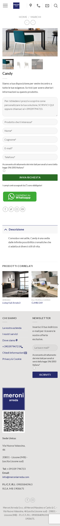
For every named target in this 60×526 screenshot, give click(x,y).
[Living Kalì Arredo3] (15, 284)
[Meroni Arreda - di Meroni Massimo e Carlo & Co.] (16, 5)
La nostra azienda (11, 327)
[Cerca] (56, 5)
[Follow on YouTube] (22, 209)
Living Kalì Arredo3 (11, 303)
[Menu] (5, 5)
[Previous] (7, 42)
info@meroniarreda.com (15, 476)
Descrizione (16, 229)
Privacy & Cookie (11, 358)
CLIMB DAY (37, 303)
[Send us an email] (17, 209)
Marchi (36, 16)
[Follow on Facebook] (5, 209)
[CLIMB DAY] (45, 284)
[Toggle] (5, 229)
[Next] (52, 42)
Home (23, 16)
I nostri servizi (10, 333)
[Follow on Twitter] (11, 209)
